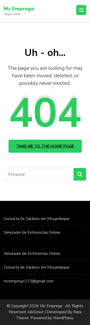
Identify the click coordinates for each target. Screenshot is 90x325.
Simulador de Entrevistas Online (32, 232)
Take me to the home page (45, 146)
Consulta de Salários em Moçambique (37, 218)
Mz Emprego (19, 8)
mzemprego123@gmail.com (29, 281)
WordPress (63, 318)
